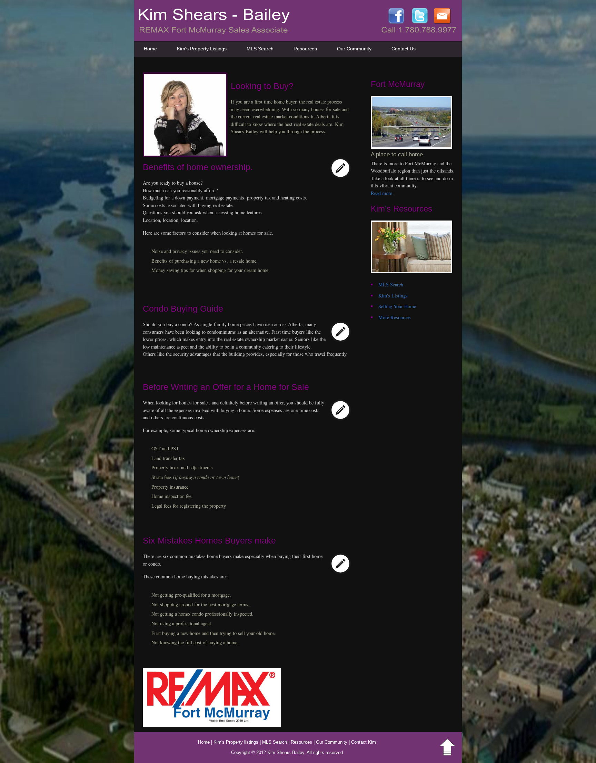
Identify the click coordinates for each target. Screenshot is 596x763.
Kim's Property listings (235, 742)
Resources (305, 48)
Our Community (354, 48)
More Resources (394, 317)
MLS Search (260, 48)
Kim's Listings (393, 295)
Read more (381, 193)
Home (150, 48)
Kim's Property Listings (202, 48)
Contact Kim (363, 742)
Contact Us (403, 48)
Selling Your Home (397, 306)
